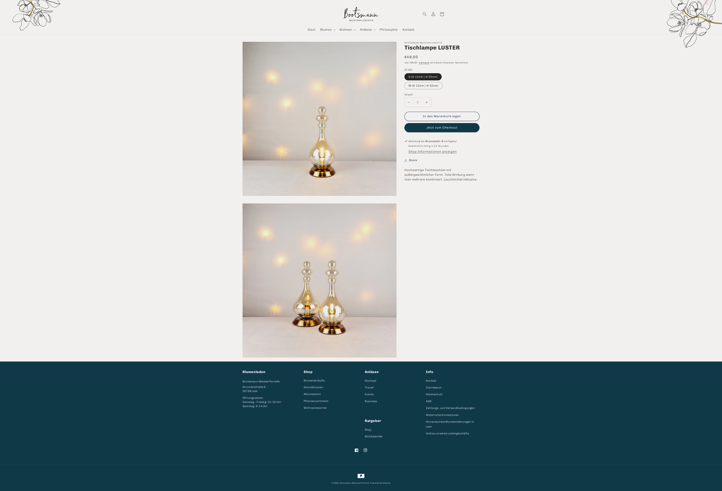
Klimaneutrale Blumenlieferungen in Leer (450, 424)
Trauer (369, 387)
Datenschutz (434, 394)
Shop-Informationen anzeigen (432, 152)
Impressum (433, 387)
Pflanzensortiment (316, 401)
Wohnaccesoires (315, 408)
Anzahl (408, 94)
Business (371, 401)
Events (369, 394)
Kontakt (431, 380)
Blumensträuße (314, 380)
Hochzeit (370, 380)
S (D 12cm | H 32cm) (423, 77)
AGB (429, 401)
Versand (424, 62)
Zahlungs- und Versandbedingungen (450, 408)
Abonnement (312, 394)
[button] (327, 29)
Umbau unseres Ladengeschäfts (447, 433)
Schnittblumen (313, 387)
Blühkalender (374, 436)
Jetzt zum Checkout (442, 127)
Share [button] (413, 160)
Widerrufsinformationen (442, 415)
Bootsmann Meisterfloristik (261, 381)
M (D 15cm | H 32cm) (423, 86)
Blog (368, 429)
